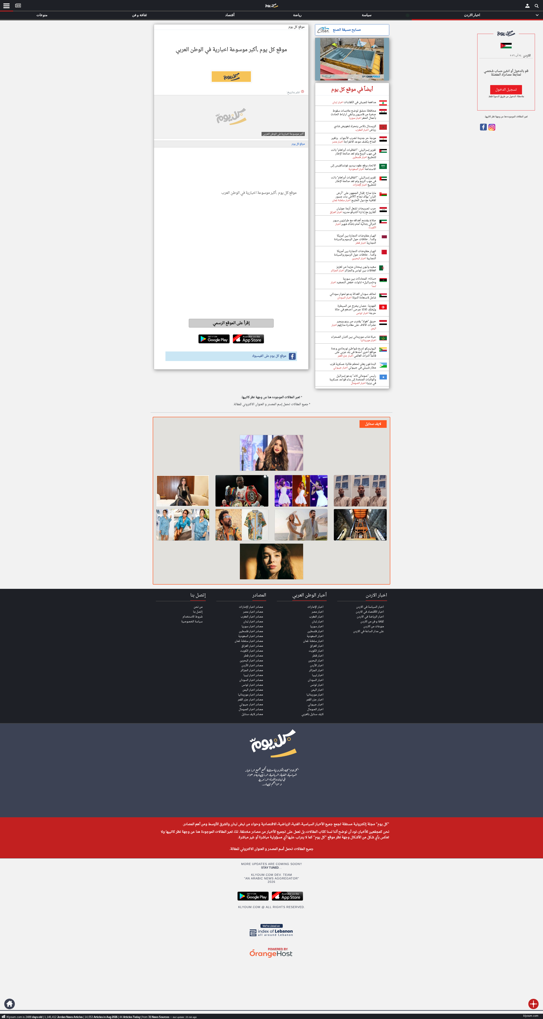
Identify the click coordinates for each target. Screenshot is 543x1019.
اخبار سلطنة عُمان (313, 641)
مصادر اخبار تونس (252, 685)
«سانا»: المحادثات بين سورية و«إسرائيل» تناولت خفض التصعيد (356, 280)
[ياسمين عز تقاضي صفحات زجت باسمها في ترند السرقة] (182, 491)
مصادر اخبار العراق (252, 646)
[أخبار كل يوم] (271, 6)
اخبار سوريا (316, 626)
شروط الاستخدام (193, 616)
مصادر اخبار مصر (253, 611)
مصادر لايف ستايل (252, 714)
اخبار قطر (317, 655)
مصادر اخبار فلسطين (251, 631)
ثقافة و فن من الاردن (372, 621)
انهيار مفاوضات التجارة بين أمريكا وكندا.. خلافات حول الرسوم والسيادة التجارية (355, 239)
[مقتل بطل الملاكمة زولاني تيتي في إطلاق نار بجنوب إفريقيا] (242, 491)
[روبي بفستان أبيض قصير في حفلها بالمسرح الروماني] (301, 491)
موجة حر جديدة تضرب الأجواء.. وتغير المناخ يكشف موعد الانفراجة (353, 140)
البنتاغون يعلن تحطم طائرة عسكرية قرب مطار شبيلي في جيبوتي (353, 365)
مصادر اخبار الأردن (252, 665)
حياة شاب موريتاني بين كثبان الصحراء (353, 337)
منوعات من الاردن (373, 626)
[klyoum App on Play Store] (254, 900)
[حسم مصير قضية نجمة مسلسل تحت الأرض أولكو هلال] (271, 562)
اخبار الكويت (316, 651)
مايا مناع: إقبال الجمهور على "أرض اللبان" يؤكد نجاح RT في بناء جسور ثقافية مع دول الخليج (356, 196)
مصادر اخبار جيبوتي (251, 704)
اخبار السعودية (315, 636)
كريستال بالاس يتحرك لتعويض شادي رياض (355, 128)
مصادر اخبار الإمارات (251, 607)
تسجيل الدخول (506, 90)
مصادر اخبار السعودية (250, 636)
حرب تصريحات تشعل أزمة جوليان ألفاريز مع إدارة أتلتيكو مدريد (356, 210)
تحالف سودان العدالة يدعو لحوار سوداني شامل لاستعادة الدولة (353, 295)
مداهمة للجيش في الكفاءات (359, 102)
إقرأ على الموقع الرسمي (231, 323)
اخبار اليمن (317, 690)
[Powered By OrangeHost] (271, 958)
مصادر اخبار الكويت (251, 651)
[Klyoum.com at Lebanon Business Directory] (271, 937)
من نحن (198, 607)
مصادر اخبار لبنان (253, 621)
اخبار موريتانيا (314, 694)
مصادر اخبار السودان (251, 680)
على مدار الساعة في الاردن (368, 631)
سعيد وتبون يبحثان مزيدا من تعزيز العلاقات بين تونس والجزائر (356, 268)
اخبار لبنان (317, 621)
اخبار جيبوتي (315, 704)
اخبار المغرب (316, 616)
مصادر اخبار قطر (253, 655)
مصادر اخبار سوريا (252, 626)
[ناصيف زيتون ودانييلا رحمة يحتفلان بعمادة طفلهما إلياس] (301, 525)
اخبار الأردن (316, 665)
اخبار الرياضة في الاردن (370, 616)
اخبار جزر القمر (314, 699)
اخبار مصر (317, 611)
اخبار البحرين (315, 660)
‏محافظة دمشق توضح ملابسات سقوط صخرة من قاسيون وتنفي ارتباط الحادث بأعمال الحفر (353, 114)
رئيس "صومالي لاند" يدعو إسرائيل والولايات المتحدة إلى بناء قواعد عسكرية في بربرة (352, 379)
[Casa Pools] (352, 59)
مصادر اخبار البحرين (251, 660)
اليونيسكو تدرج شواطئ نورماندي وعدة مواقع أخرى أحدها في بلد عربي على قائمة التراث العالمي (353, 352)
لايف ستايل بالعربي (312, 714)
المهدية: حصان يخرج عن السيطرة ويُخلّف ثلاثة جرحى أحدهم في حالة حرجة (355, 309)
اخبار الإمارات (315, 607)
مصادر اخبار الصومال (251, 709)
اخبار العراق (316, 646)
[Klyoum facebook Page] (483, 130)
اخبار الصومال (315, 709)
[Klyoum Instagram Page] (491, 130)
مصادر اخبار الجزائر (252, 670)
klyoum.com (530, 1016)
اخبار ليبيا (317, 675)
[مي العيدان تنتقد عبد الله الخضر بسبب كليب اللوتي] (271, 453)
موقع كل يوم (296, 27)
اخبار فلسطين (315, 631)
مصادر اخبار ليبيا (253, 675)
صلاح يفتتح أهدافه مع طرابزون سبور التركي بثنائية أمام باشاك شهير (354, 222)
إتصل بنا (198, 611)
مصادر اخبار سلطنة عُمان (249, 641)
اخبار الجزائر (316, 670)
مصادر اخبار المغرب (252, 616)
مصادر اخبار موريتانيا (250, 694)
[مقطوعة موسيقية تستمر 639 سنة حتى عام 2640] (360, 525)
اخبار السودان (315, 680)
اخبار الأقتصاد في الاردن (370, 611)
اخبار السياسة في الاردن (370, 607)
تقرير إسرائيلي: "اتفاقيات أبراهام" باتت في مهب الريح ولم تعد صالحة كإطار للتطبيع (353, 153)
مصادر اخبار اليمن (252, 690)
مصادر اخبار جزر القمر (250, 699)
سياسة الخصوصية (192, 621)
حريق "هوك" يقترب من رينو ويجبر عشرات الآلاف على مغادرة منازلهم (356, 323)
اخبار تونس (316, 685)
